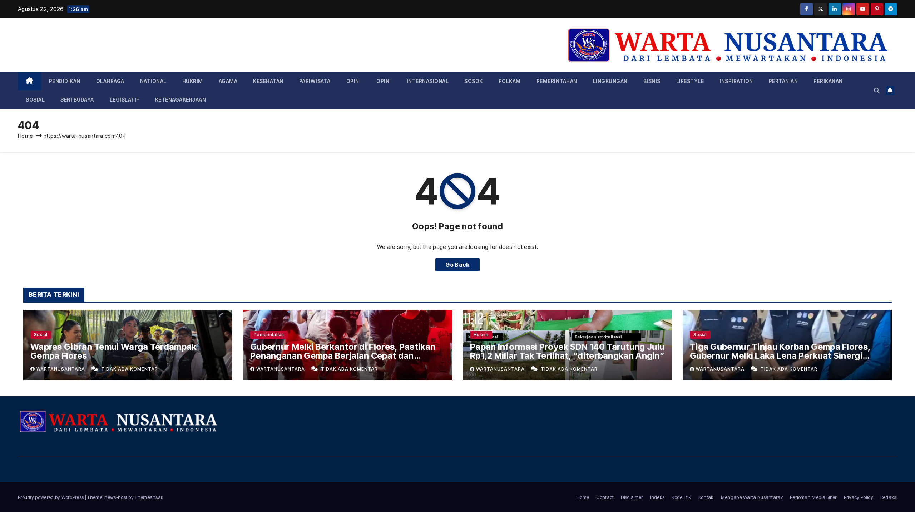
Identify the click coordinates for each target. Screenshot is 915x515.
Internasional (428, 81)
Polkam (510, 81)
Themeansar (148, 497)
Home (25, 135)
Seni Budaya (77, 100)
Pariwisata (315, 81)
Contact (605, 497)
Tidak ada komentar (129, 369)
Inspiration (736, 81)
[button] (877, 90)
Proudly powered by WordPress (51, 497)
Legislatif (124, 100)
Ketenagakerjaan (180, 100)
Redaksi (888, 497)
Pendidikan (64, 81)
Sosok (473, 81)
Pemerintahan (556, 81)
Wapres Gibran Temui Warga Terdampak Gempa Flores (113, 351)
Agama (228, 81)
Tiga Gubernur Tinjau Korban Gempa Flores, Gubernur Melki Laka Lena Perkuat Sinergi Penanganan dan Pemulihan (780, 356)
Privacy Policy (858, 497)
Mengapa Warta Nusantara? (752, 497)
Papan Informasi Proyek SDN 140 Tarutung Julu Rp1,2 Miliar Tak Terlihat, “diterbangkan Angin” (567, 351)
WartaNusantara (61, 369)
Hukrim (192, 81)
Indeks (657, 497)
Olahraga (110, 81)
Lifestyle (690, 81)
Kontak (706, 497)
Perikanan (828, 81)
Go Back (457, 264)
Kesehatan (268, 81)
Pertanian (783, 81)
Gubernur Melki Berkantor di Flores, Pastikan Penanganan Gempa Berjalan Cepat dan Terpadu (342, 356)
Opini (353, 81)
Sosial (35, 100)
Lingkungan (610, 81)
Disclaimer (632, 497)
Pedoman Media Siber (813, 497)
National (153, 81)
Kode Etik (681, 497)
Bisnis (652, 81)
